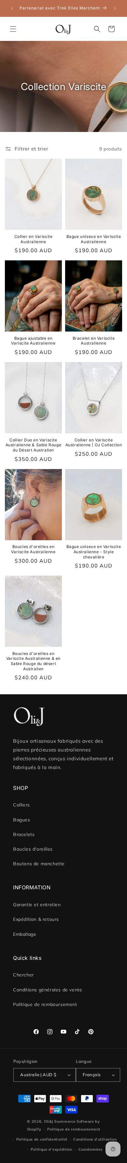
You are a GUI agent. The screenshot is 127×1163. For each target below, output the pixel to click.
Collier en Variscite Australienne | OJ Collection (93, 443)
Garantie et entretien (37, 905)
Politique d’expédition (51, 1149)
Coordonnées (90, 1149)
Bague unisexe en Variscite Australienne (93, 239)
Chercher (23, 975)
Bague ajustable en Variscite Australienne (33, 341)
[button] (13, 29)
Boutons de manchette (39, 864)
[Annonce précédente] (12, 8)
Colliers (21, 805)
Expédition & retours (36, 919)
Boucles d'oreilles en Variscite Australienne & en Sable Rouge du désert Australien (33, 661)
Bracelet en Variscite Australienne (94, 341)
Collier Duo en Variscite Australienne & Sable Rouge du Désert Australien (34, 445)
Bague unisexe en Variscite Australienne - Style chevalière (93, 551)
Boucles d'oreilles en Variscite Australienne (33, 549)
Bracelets (24, 834)
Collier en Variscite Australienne (33, 239)
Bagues (21, 820)
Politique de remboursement (45, 1004)
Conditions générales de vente (47, 990)
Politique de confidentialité (41, 1139)
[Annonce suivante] (115, 8)
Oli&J (48, 1121)
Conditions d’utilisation (95, 1139)
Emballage (24, 934)
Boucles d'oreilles (33, 849)
